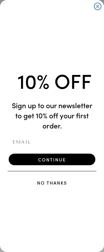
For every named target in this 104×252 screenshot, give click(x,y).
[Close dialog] (97, 6)
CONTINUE (52, 159)
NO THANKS (52, 182)
